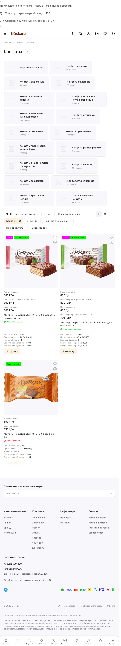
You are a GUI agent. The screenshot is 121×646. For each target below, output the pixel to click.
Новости (36, 527)
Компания (38, 511)
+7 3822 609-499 (13, 563)
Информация (67, 511)
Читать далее (93, 628)
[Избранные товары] (105, 33)
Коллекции (10, 532)
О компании (38, 517)
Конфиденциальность (91, 606)
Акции (7, 522)
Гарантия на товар (99, 527)
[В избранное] (55, 237)
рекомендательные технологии (64, 615)
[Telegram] (6, 590)
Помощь (93, 511)
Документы (38, 547)
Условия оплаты (97, 517)
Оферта (111, 606)
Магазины (65, 522)
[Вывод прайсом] (112, 214)
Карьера (36, 537)
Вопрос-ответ (96, 532)
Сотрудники (38, 522)
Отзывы (36, 532)
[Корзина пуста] (113, 33)
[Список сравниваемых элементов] (96, 33)
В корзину (12, 351)
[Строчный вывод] (105, 214)
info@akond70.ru (13, 568)
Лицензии (37, 542)
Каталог (8, 517)
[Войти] (88, 33)
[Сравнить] (55, 242)
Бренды (8, 527)
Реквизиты (66, 517)
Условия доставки (98, 522)
